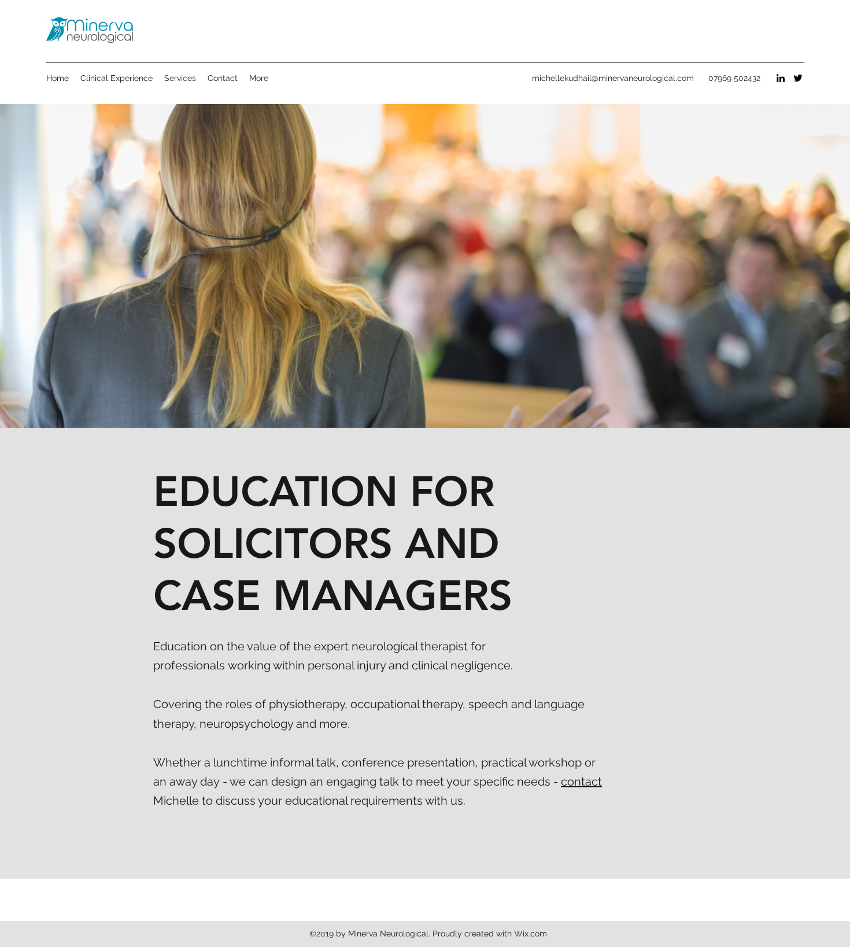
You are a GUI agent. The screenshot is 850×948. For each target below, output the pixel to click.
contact (581, 781)
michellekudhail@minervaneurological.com (613, 78)
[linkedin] (780, 78)
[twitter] (798, 78)
